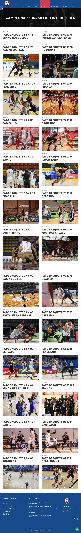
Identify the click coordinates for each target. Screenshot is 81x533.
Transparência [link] (55, 6)
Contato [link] (72, 6)
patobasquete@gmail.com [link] (10, 506)
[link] (1, 8)
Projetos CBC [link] (44, 6)
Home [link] (23, 6)
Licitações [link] (64, 6)
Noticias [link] (36, 6)
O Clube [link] (29, 6)
